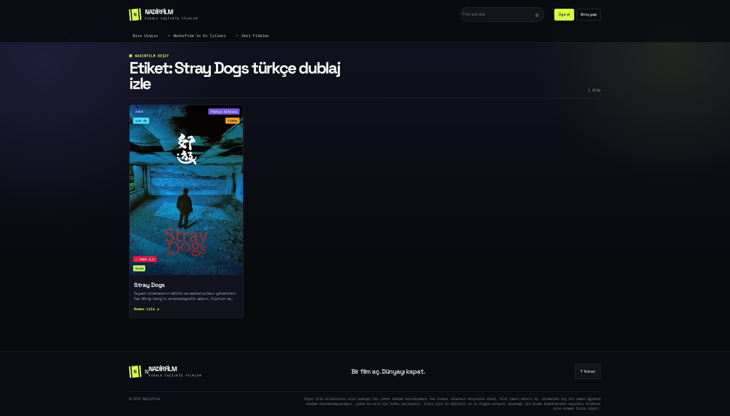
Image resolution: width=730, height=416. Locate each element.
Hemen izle (144, 309)
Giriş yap (589, 14)
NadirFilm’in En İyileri (199, 35)
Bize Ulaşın (145, 35)
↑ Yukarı (587, 371)
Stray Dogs (149, 285)
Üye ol (564, 14)
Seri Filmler (255, 35)
